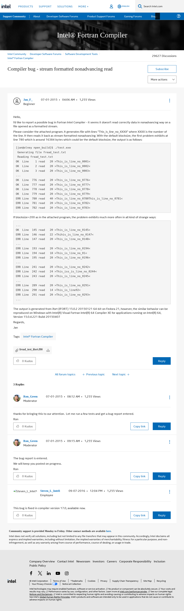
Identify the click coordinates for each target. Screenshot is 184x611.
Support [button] (45, 6)
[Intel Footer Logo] (12, 580)
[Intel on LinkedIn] (49, 573)
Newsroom (83, 560)
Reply (161, 361)
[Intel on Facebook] (31, 573)
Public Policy (37, 564)
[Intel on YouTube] (58, 573)
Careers (112, 560)
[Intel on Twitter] (40, 573)
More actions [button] (159, 79)
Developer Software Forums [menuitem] (63, 16)
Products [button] (25, 6)
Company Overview (42, 560)
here (111, 530)
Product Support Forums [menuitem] (101, 16)
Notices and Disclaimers (40, 593)
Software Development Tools (82, 54)
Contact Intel (65, 560)
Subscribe (162, 69)
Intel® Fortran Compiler (20, 58)
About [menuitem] (37, 16)
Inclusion (159, 560)
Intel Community (17, 54)
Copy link (139, 426)
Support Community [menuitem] (14, 16)
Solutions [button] (65, 6)
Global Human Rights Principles (55, 595)
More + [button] (83, 6)
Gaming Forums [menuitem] (133, 16)
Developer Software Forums (46, 54)
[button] (169, 100)
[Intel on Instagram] (67, 573)
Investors (98, 560)
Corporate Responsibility (135, 560)
